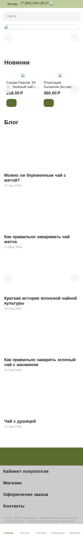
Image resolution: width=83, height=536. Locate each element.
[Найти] (76, 16)
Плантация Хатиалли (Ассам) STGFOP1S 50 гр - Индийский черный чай (59, 85)
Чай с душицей (20, 421)
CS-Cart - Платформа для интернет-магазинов (44, 521)
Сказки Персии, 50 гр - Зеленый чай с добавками (21, 85)
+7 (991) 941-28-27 (34, 3)
